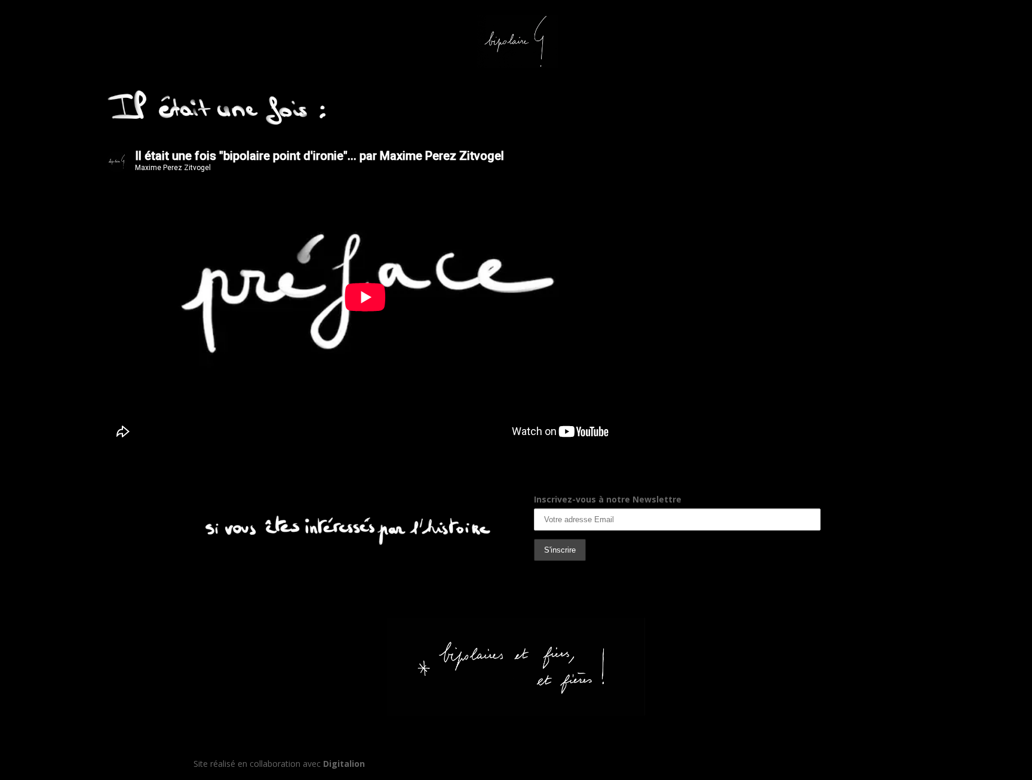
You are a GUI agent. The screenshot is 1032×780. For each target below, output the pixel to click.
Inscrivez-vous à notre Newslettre (607, 499)
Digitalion (344, 763)
